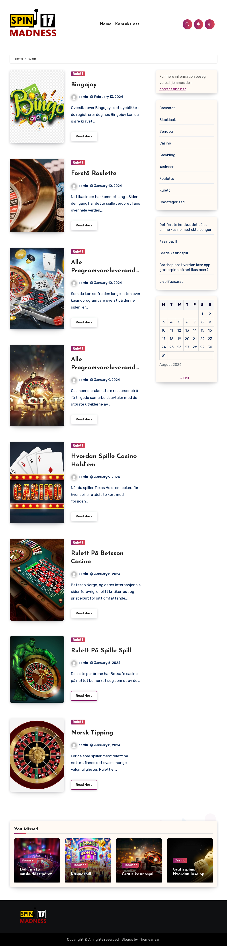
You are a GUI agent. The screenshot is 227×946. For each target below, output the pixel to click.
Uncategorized (172, 202)
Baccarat (167, 108)
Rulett (78, 74)
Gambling (167, 155)
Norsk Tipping (92, 733)
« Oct (184, 378)
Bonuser (166, 131)
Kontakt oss (127, 24)
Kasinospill (168, 241)
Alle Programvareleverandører (106, 270)
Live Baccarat (171, 281)
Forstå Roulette (94, 173)
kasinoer (166, 167)
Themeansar (149, 939)
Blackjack (167, 120)
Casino (165, 143)
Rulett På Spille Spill (101, 651)
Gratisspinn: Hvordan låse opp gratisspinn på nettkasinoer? (184, 267)
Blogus (127, 939)
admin (83, 97)
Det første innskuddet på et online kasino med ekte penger (185, 227)
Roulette (166, 178)
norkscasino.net (172, 89)
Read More (84, 136)
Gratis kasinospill (173, 253)
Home (106, 24)
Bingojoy (84, 85)
